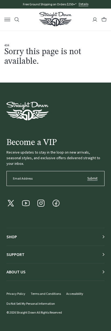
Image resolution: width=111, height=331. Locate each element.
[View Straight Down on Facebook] (56, 203)
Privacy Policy (15, 294)
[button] (104, 19)
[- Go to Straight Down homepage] (27, 111)
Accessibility (74, 294)
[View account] (95, 19)
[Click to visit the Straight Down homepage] (55, 20)
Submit (92, 178)
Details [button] (83, 4)
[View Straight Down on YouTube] (26, 203)
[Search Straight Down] (17, 19)
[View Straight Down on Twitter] (10, 203)
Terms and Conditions (46, 294)
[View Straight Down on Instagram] (41, 203)
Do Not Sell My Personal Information (30, 304)
